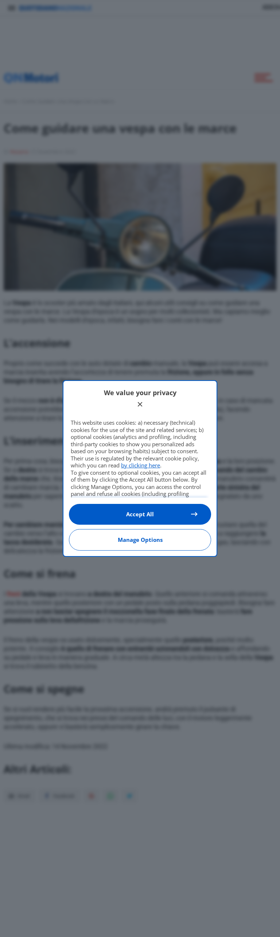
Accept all (140, 514)
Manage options (140, 539)
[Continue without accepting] (140, 404)
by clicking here (140, 465)
